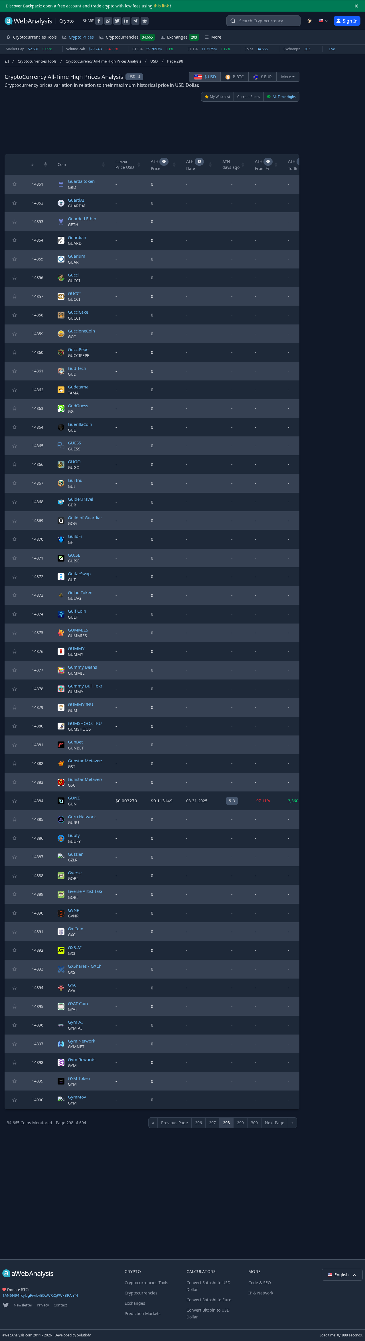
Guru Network (82, 816)
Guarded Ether (82, 218)
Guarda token (81, 181)
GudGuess (78, 405)
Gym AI (75, 1022)
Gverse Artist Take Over (91, 891)
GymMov (77, 1097)
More (286, 76)
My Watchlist (220, 96)
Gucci (73, 275)
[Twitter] (5, 1305)
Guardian (77, 237)
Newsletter (23, 1305)
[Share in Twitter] (117, 21)
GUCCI (74, 293)
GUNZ (74, 798)
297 (212, 1122)
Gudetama (78, 387)
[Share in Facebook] (99, 21)
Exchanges (182, 37)
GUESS (74, 443)
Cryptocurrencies (129, 37)
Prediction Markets (143, 1313)
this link (162, 6)
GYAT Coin (78, 1003)
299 (240, 1122)
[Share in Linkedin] (126, 21)
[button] (45, 164)
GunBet (75, 742)
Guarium (76, 256)
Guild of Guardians (86, 517)
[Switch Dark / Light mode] (309, 21)
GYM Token (79, 1078)
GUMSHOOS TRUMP (88, 723)
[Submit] (233, 22)
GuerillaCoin (80, 424)
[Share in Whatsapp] (108, 21)
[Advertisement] (152, 128)
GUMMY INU (80, 704)
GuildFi (75, 536)
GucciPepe (78, 349)
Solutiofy (84, 1335)
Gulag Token (80, 592)
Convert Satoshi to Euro (208, 1299)
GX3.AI (75, 947)
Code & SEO (259, 1282)
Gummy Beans (82, 667)
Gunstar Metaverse (86, 760)
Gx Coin (75, 928)
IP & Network (260, 1293)
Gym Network (81, 1041)
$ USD (209, 76)
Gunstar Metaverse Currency (96, 779)
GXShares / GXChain (88, 966)
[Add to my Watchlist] (14, 184)
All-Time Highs (284, 96)
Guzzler (75, 854)
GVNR (73, 910)
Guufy (74, 835)
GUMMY (76, 648)
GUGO (74, 461)
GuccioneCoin (81, 331)
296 (198, 1122)
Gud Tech (77, 368)
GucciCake (78, 312)
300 (254, 1122)
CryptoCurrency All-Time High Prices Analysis (103, 61)
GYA (72, 985)
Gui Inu (75, 480)
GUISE (74, 555)
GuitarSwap (79, 573)
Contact (60, 1305)
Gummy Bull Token (87, 686)
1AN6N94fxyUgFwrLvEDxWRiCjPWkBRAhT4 (40, 1295)
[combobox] (263, 20)
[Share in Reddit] (145, 21)
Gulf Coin (77, 611)
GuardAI (76, 200)
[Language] (324, 21)
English (342, 1274)
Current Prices (248, 96)
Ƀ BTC (238, 76)
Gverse (75, 872)
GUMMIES (78, 630)
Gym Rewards (81, 1059)
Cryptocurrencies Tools (37, 61)
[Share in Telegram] (135, 21)
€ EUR (265, 76)
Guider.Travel (80, 499)
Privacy (43, 1305)
